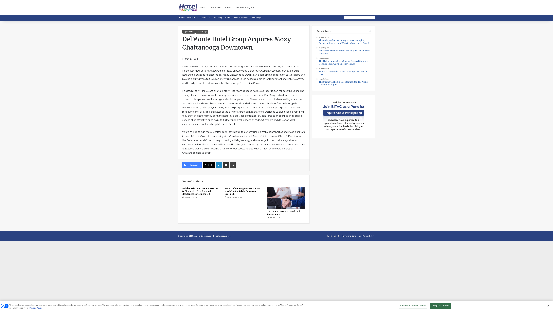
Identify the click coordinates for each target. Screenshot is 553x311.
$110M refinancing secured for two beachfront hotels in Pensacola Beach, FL (242, 191)
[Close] (548, 306)
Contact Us (215, 7)
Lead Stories (192, 18)
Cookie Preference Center (413, 306)
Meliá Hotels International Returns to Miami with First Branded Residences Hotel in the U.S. (200, 191)
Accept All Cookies (440, 306)
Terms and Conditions (351, 236)
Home (181, 18)
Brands (228, 18)
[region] (276, 306)
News (203, 7)
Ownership (217, 18)
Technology (256, 18)
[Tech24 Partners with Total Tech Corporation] (286, 198)
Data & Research (241, 18)
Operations (205, 18)
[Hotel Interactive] (188, 7)
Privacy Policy (368, 236)
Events (228, 7)
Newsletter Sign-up (245, 7)
